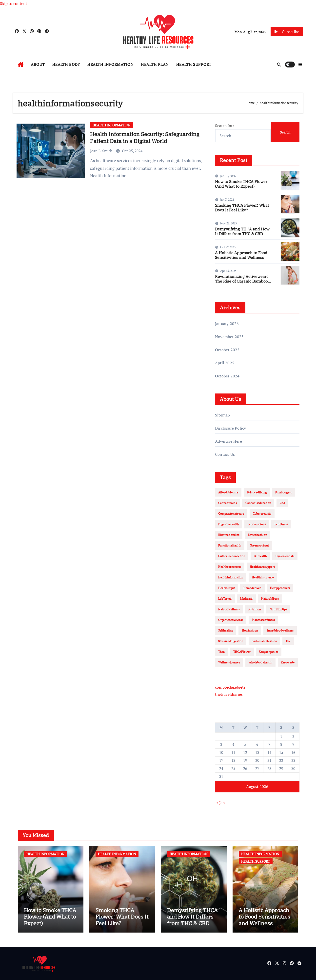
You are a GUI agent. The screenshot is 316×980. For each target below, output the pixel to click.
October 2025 (227, 349)
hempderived (252, 588)
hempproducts (280, 588)
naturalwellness (229, 609)
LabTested (225, 598)
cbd (282, 503)
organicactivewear (230, 620)
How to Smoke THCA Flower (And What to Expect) (241, 184)
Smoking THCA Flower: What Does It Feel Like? (242, 207)
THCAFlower (242, 651)
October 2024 (227, 376)
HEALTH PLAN (155, 64)
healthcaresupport (262, 566)
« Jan (220, 802)
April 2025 (224, 363)
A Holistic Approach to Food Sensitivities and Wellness (241, 255)
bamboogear (283, 492)
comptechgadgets (230, 687)
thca (221, 651)
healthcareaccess (229, 566)
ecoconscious (257, 524)
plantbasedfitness (263, 620)
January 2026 (227, 323)
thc (288, 641)
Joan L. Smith (101, 150)
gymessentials (285, 556)
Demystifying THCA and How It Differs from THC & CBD (242, 231)
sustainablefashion (264, 641)
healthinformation (230, 577)
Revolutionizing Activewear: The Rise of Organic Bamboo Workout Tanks (241, 281)
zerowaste (288, 662)
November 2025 (229, 336)
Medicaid (246, 598)
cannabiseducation (258, 503)
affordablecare (228, 492)
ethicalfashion (257, 535)
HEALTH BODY (66, 64)
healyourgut (226, 588)
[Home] (20, 64)
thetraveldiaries (229, 694)
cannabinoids (227, 503)
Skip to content (13, 3)
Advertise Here (228, 441)
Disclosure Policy (230, 428)
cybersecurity (262, 513)
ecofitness (281, 524)
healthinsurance (263, 577)
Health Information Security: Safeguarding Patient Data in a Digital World (144, 137)
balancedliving (257, 492)
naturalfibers (270, 598)
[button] (300, 64)
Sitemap (222, 415)
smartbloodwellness (280, 630)
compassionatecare (231, 513)
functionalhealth (229, 545)
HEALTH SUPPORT (194, 64)
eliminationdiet (228, 535)
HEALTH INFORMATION (110, 64)
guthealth (260, 556)
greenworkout (259, 545)
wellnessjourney (229, 662)
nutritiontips (278, 609)
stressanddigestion (230, 641)
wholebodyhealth (260, 662)
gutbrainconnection (231, 556)
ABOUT (38, 64)
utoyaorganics (268, 651)
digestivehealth (228, 524)
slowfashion (250, 630)
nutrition (254, 609)
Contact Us (225, 454)
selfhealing (225, 630)
